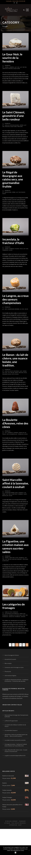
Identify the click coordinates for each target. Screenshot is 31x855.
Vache (4, 193)
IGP (25, 492)
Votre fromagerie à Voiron (12, 655)
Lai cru (22, 309)
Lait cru (17, 67)
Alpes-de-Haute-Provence (12, 371)
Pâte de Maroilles (12, 434)
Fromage (21, 492)
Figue (16, 557)
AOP (6, 309)
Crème (13, 192)
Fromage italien (14, 248)
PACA (25, 372)
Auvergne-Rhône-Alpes (11, 492)
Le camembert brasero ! (11, 730)
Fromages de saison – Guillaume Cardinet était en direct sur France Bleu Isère (16, 745)
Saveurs (23, 616)
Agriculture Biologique (12, 125)
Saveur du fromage (14, 616)
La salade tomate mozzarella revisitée (15, 740)
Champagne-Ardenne (13, 309)
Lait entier (23, 67)
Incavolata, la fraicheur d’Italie (13, 241)
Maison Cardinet (17, 559)
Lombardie (5, 250)
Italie (21, 248)
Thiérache (21, 434)
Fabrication (8, 612)
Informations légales (10, 675)
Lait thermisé (9, 432)
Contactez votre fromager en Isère (14, 667)
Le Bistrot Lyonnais (17, 494)
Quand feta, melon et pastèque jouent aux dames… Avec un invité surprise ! (16, 735)
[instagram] (16, 3)
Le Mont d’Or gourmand (11, 720)
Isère (3, 494)
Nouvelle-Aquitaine (14, 68)
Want (20, 825)
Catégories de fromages (12, 613)
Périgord (20, 126)
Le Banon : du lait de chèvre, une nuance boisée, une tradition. (15, 360)
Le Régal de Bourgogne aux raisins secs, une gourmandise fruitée (12, 179)
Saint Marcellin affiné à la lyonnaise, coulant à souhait (15, 483)
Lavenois (15, 432)
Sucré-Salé (5, 560)
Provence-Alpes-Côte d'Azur (10, 374)
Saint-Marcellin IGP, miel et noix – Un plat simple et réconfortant (16, 750)
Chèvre (7, 67)
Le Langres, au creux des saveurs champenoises (15, 299)
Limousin (5, 68)
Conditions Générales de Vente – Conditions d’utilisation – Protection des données (16, 680)
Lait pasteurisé (20, 192)
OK (15, 852)
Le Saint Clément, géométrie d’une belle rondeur (13, 115)
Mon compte (8, 663)
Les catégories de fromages (13, 606)
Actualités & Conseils (10, 659)
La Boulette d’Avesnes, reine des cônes (15, 423)
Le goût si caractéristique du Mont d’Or (15, 755)
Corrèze (11, 67)
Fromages (7, 65)
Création (12, 557)
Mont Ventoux (19, 372)
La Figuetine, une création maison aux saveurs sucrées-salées (15, 546)
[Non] (29, 850)
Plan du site (8, 671)
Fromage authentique (15, 615)
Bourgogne (8, 192)
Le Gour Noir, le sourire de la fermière (12, 57)
